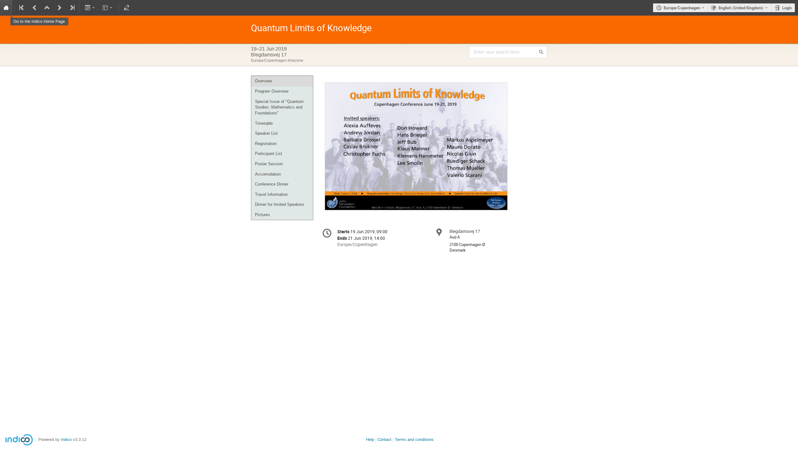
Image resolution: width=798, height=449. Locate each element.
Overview (263, 81)
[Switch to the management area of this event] (126, 8)
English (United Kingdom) (741, 8)
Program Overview (271, 91)
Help (370, 439)
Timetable (264, 123)
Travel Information (271, 194)
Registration (265, 143)
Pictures (262, 214)
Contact (384, 439)
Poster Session (269, 164)
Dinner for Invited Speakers (279, 204)
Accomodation (268, 174)
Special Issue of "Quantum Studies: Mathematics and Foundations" (279, 107)
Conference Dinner (271, 184)
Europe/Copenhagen (682, 8)
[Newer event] (59, 8)
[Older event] (34, 8)
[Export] (90, 8)
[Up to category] (47, 8)
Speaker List (266, 133)
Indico (66, 439)
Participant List (268, 153)
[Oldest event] (22, 8)
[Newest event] (71, 8)
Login (787, 8)
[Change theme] (108, 8)
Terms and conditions (414, 439)
